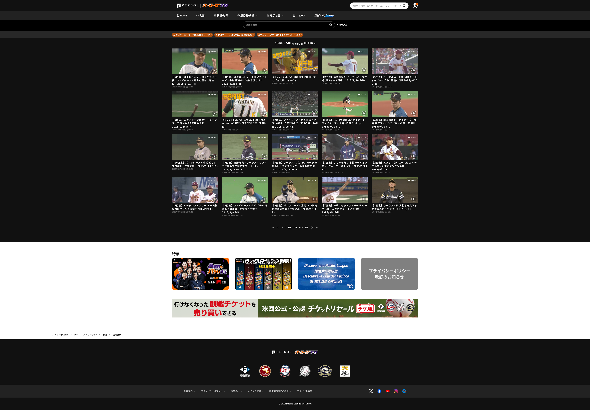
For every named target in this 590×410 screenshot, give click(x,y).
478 (289, 227)
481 (306, 227)
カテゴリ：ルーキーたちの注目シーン (191, 34)
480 (301, 227)
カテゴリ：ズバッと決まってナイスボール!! (279, 34)
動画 (104, 334)
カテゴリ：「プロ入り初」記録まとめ (234, 34)
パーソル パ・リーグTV (85, 334)
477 (284, 227)
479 (295, 227)
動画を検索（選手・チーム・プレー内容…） (377, 6)
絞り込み (343, 24)
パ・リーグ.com (60, 334)
